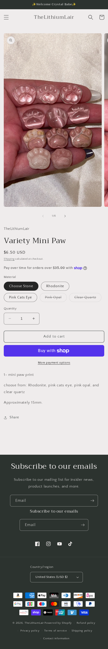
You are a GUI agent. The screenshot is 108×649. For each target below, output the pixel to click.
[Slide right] (65, 216)
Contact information (56, 638)
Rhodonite (55, 286)
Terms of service (55, 630)
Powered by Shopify (58, 622)
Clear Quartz (87, 298)
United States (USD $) (51, 577)
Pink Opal (56, 298)
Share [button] (14, 417)
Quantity (10, 308)
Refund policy (86, 622)
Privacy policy (30, 630)
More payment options (54, 362)
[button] (6, 17)
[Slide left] (42, 216)
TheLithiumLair (34, 622)
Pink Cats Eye (20, 297)
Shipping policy (82, 630)
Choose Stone (21, 286)
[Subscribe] (92, 501)
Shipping (9, 259)
